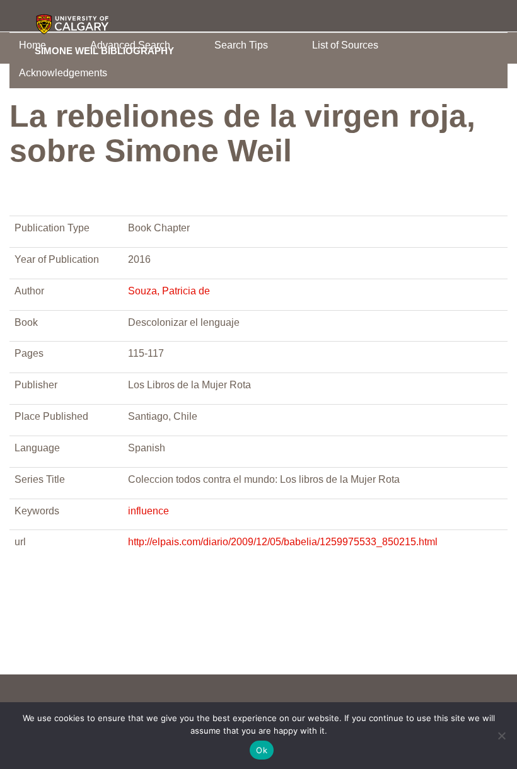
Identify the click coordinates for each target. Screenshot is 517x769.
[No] (501, 735)
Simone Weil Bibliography (104, 50)
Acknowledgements (63, 72)
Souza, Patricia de (169, 291)
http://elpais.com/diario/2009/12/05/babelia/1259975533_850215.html (283, 541)
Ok (261, 750)
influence (148, 511)
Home (32, 45)
